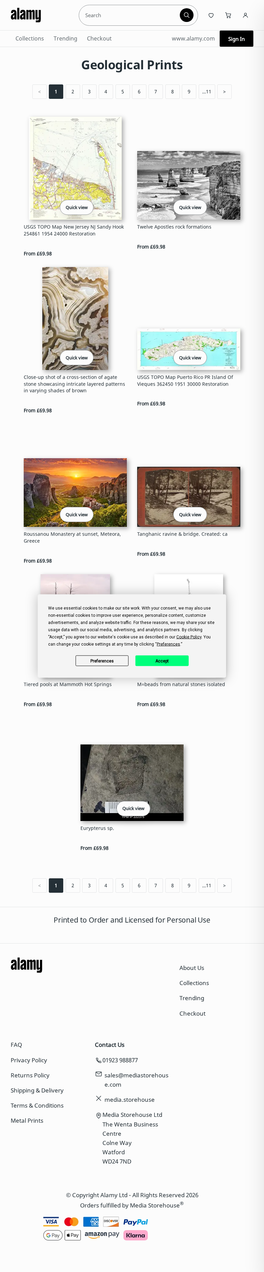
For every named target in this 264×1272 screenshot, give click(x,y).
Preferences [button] (168, 644)
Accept (162, 660)
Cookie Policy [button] (188, 637)
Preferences (102, 660)
